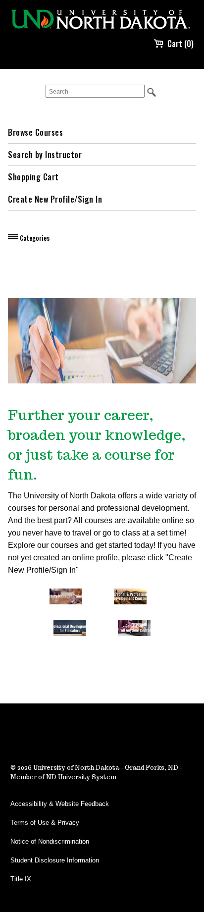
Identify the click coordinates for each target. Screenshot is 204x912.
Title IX (20, 879)
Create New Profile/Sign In (55, 199)
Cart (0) (180, 44)
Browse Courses (35, 132)
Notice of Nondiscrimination (49, 841)
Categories (35, 238)
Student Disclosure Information (54, 860)
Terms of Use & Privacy (44, 822)
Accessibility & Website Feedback (59, 803)
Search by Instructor (45, 155)
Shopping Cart (33, 177)
